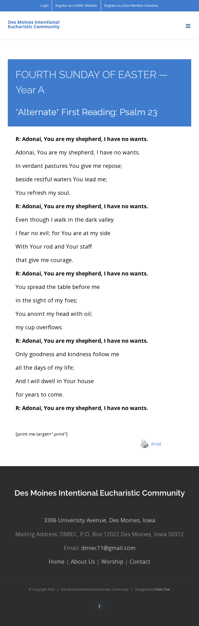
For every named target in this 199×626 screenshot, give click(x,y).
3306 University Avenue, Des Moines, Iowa (99, 520)
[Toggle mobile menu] (188, 26)
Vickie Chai (162, 589)
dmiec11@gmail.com (108, 548)
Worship (112, 561)
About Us (83, 561)
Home (57, 561)
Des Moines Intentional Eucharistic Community (100, 492)
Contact (140, 561)
